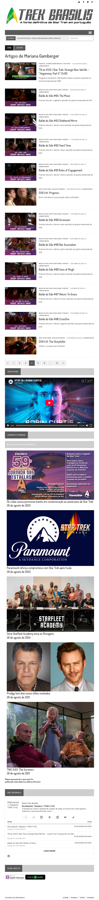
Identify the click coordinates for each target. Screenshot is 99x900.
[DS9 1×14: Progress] (20, 203)
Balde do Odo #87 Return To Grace (58, 294)
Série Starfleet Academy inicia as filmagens (30, 633)
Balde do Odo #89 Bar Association (57, 244)
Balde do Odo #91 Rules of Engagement (60, 170)
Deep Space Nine (55, 90)
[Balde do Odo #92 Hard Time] (20, 154)
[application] (49, 403)
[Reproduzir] (8, 425)
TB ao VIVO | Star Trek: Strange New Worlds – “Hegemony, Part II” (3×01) (64, 71)
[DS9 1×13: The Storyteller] (20, 352)
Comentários (44, 66)
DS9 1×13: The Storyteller (52, 341)
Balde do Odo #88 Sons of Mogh (56, 269)
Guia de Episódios (58, 189)
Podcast (42, 63)
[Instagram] (92, 1)
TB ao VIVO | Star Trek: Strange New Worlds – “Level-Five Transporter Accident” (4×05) (44, 834)
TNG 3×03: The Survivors (20, 769)
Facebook (74, 898)
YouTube (65, 898)
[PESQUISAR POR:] (81, 38)
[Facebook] (83, 1)
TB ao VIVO (66, 63)
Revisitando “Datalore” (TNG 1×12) (22, 826)
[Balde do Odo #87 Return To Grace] (20, 303)
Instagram (90, 898)
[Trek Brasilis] (49, 15)
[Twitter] (88, 1)
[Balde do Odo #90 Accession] (20, 228)
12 (57, 363)
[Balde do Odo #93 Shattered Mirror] (20, 129)
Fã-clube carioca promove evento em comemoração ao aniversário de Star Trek (50, 501)
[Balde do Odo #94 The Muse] (20, 104)
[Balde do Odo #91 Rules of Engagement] (20, 179)
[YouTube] (79, 1)
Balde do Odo (44, 90)
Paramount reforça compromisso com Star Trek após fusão (39, 568)
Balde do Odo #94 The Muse (54, 96)
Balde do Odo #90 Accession (54, 220)
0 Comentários (86, 189)
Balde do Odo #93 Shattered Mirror (58, 120)
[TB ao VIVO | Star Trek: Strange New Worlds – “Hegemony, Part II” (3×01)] (20, 78)
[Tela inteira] (91, 425)
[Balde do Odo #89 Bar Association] (20, 253)
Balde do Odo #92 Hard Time (55, 145)
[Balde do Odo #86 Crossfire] (20, 327)
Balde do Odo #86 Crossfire (54, 319)
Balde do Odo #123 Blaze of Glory (21, 843)
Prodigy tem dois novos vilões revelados (28, 693)
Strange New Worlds (54, 63)
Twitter (82, 898)
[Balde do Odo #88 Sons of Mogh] (20, 278)
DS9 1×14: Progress (49, 193)
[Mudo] (87, 425)
